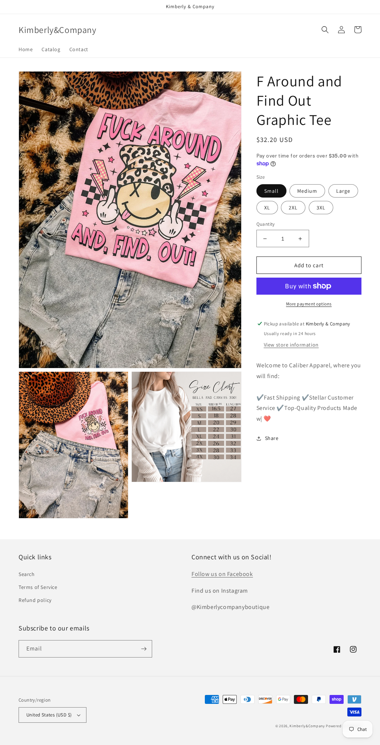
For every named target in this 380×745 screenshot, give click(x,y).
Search (27, 574)
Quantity (265, 224)
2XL (293, 207)
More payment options (309, 304)
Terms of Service (38, 587)
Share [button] (272, 438)
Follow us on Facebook (222, 574)
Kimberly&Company (307, 726)
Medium (307, 191)
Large (343, 191)
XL (267, 207)
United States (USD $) (49, 715)
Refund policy (35, 600)
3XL (321, 207)
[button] (325, 29)
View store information (291, 344)
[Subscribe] (143, 649)
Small (271, 191)
